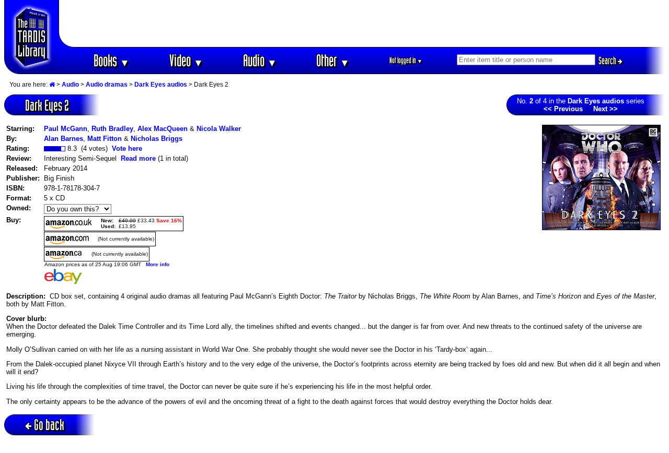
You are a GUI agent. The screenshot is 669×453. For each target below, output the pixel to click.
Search (608, 60)
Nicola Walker (219, 129)
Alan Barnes (63, 138)
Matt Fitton (104, 138)
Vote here (127, 148)
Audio (260, 60)
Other (333, 60)
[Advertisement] (362, 23)
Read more (138, 158)
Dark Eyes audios (160, 84)
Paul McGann (65, 129)
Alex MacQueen (162, 129)
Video (186, 60)
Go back (49, 424)
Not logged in (405, 60)
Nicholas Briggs (156, 138)
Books (112, 60)
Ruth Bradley (112, 129)
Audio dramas (107, 84)
